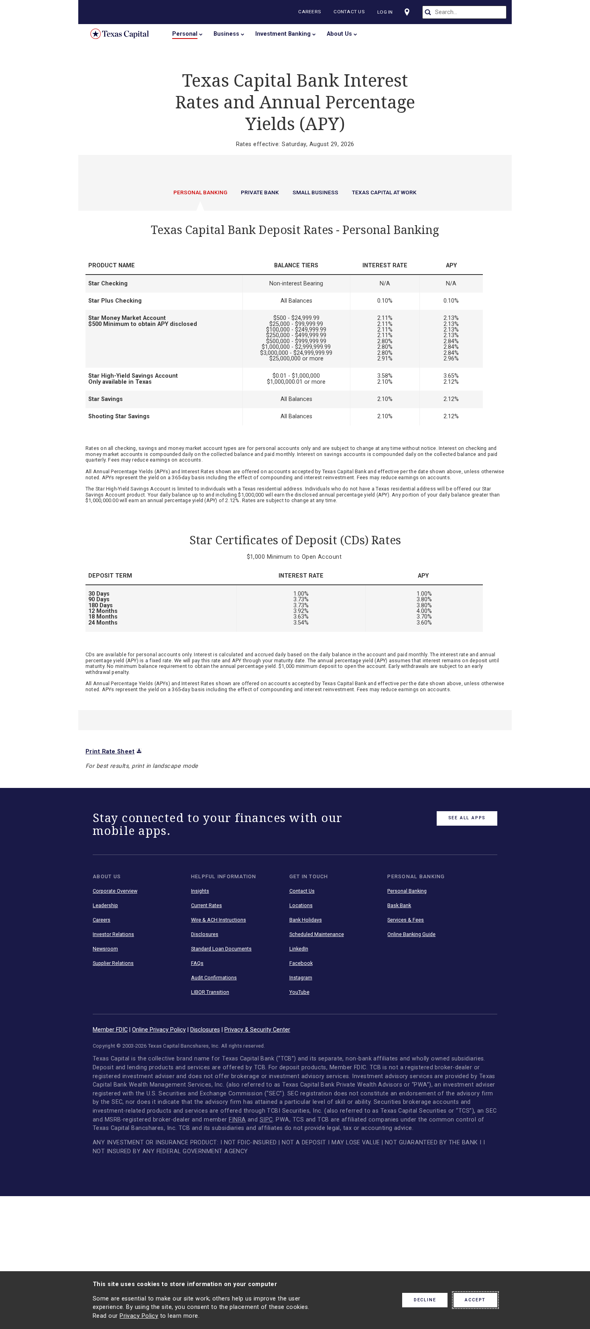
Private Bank (260, 192)
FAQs (197, 963)
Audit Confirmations (214, 978)
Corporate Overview (115, 891)
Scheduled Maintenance (316, 934)
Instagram (300, 978)
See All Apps (467, 817)
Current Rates (206, 905)
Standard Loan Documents (221, 949)
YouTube (299, 992)
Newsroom (105, 949)
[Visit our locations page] (407, 12)
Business (226, 34)
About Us (339, 34)
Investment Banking (283, 34)
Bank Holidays (305, 920)
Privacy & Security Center (257, 1029)
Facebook (301, 963)
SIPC (266, 1119)
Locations (301, 905)
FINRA (237, 1119)
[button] (295, 460)
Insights (200, 891)
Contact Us (349, 12)
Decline (425, 1300)
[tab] (200, 199)
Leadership (105, 905)
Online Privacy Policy (159, 1029)
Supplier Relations (113, 963)
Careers (309, 12)
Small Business (315, 192)
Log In (385, 12)
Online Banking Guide (411, 934)
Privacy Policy (139, 1316)
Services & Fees (405, 920)
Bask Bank (399, 905)
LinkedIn (298, 949)
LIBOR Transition (210, 992)
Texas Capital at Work (384, 192)
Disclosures (204, 934)
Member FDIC (110, 1029)
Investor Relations (113, 934)
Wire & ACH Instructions (218, 920)
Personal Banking (200, 192)
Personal (184, 34)
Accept (475, 1300)
